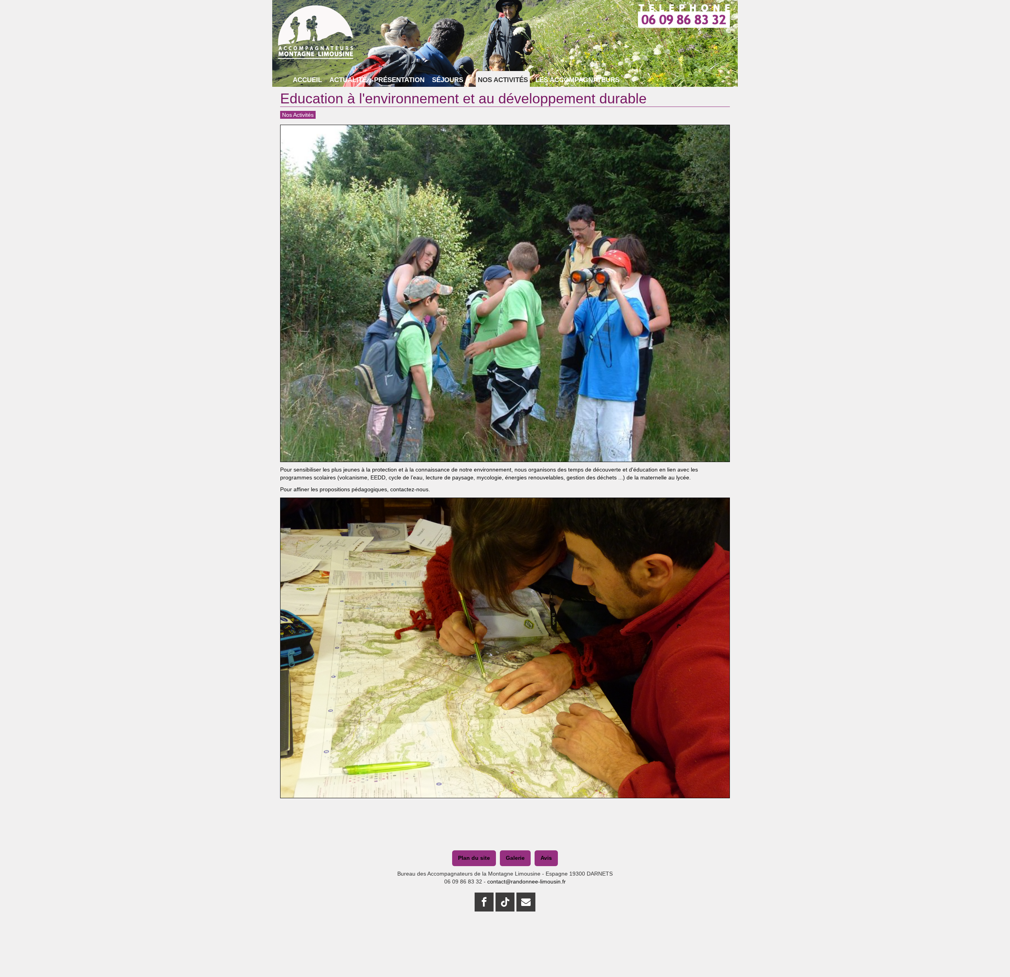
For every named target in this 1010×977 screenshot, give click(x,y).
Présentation (399, 80)
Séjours (448, 80)
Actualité (348, 80)
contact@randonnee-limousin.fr (526, 881)
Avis (546, 858)
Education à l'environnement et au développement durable (463, 98)
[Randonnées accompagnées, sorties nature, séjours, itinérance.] (315, 15)
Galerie (515, 858)
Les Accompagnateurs (577, 80)
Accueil (307, 80)
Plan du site (474, 858)
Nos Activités (503, 80)
